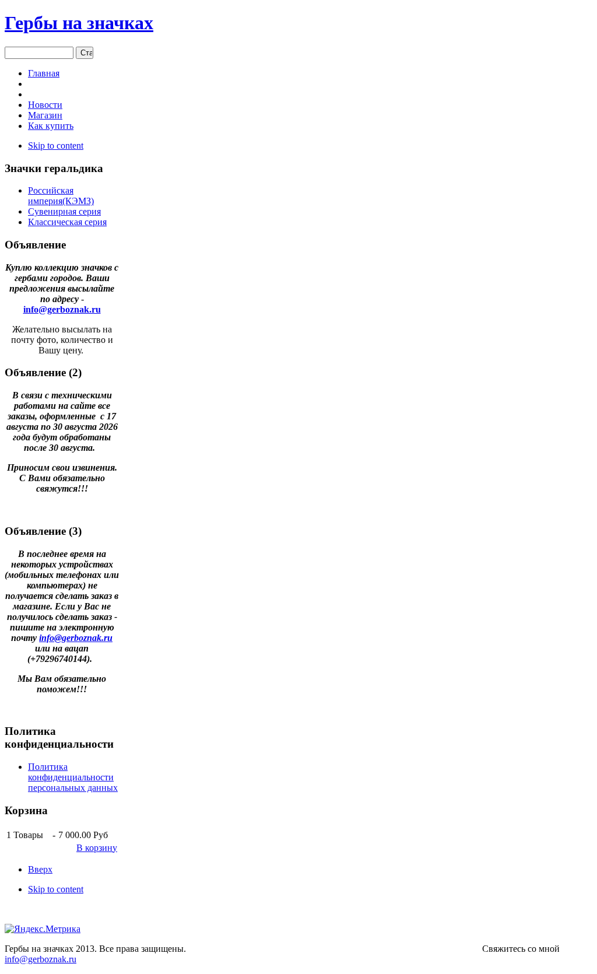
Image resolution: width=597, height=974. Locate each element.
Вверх (40, 869)
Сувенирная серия (64, 211)
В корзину (96, 848)
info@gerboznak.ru (62, 309)
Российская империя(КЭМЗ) (61, 195)
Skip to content (55, 145)
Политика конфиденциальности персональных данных (73, 777)
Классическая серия (67, 222)
